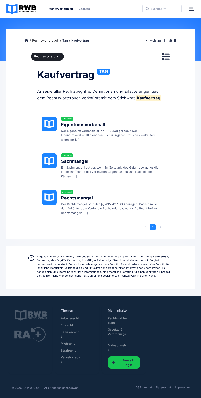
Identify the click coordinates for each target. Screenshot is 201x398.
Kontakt (148, 387)
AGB (138, 387)
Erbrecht (67, 325)
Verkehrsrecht (70, 360)
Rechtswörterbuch (47, 56)
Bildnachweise (117, 348)
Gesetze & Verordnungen (117, 334)
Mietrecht (68, 343)
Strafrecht (68, 350)
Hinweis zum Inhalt (159, 40)
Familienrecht (70, 334)
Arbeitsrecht (70, 318)
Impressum (182, 387)
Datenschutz (164, 387)
